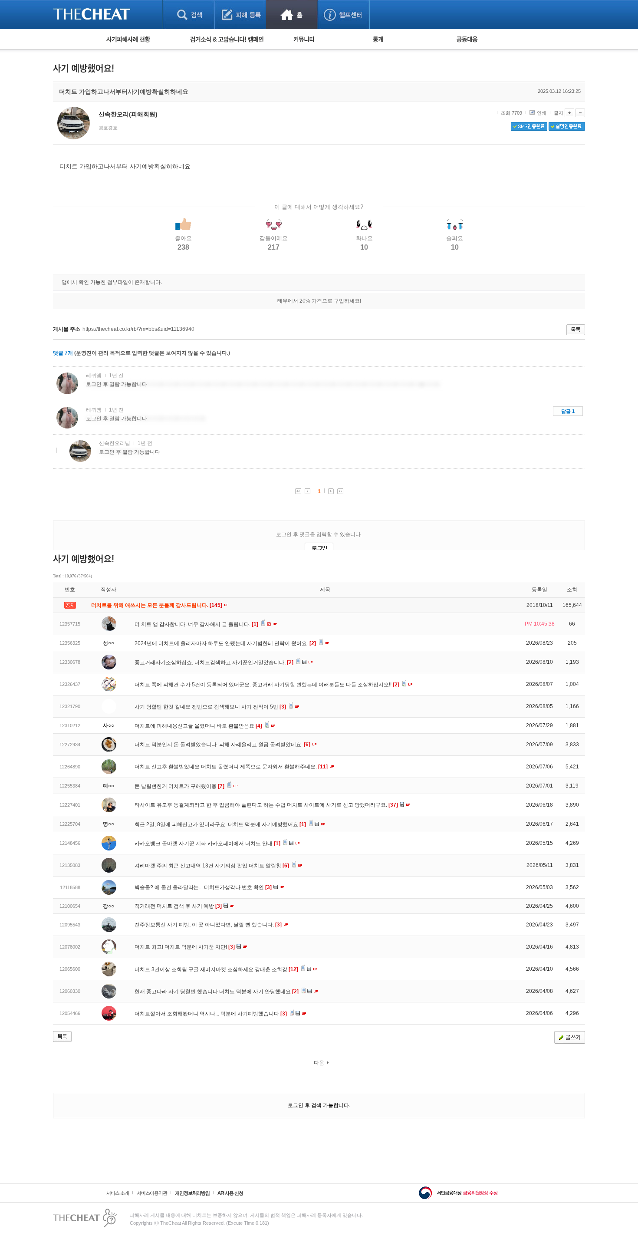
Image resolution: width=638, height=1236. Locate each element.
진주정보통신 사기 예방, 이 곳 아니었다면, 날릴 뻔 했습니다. (208, 925)
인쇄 (541, 112)
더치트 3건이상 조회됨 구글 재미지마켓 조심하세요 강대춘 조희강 (216, 969)
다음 (319, 1063)
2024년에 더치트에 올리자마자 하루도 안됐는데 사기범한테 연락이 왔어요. (225, 643)
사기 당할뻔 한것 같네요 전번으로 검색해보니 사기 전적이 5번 (210, 707)
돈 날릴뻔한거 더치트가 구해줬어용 (179, 786)
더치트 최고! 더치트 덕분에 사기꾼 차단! (185, 947)
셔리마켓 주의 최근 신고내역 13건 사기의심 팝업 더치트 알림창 (212, 866)
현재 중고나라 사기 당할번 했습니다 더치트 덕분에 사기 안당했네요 (217, 992)
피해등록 (240, 14)
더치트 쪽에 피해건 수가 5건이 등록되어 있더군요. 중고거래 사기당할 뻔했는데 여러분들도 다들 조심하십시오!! (267, 685)
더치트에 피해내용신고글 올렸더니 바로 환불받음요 (198, 726)
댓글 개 (63, 353)
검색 (188, 14)
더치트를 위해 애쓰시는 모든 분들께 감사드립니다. (157, 605)
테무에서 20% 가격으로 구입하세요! (319, 301)
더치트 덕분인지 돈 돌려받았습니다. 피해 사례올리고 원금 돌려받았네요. (222, 745)
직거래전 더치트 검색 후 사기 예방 (178, 906)
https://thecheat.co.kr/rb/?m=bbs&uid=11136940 (138, 329)
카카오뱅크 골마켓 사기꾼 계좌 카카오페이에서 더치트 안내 (207, 843)
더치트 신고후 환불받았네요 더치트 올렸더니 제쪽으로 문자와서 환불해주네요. (231, 767)
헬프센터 (343, 14)
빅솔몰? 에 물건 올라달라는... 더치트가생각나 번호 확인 (203, 887)
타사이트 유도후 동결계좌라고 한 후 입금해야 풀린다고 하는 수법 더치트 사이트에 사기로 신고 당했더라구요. (266, 805)
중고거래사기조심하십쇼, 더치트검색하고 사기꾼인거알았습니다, (214, 662)
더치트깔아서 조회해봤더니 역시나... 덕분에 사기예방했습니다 (211, 1014)
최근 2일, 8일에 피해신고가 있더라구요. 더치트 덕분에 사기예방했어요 (220, 824)
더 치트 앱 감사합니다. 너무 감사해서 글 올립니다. (196, 624)
